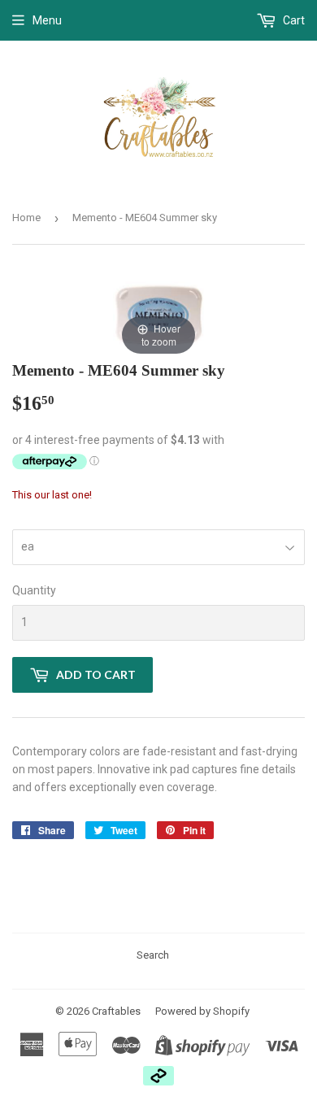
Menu (47, 20)
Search (153, 955)
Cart (292, 20)
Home (26, 217)
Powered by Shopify (202, 1011)
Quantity (34, 590)
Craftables (116, 1011)
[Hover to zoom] (158, 313)
